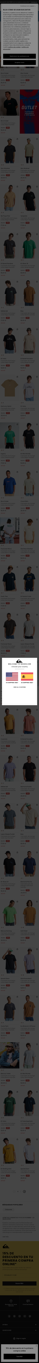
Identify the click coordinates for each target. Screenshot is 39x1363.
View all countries (19, 687)
